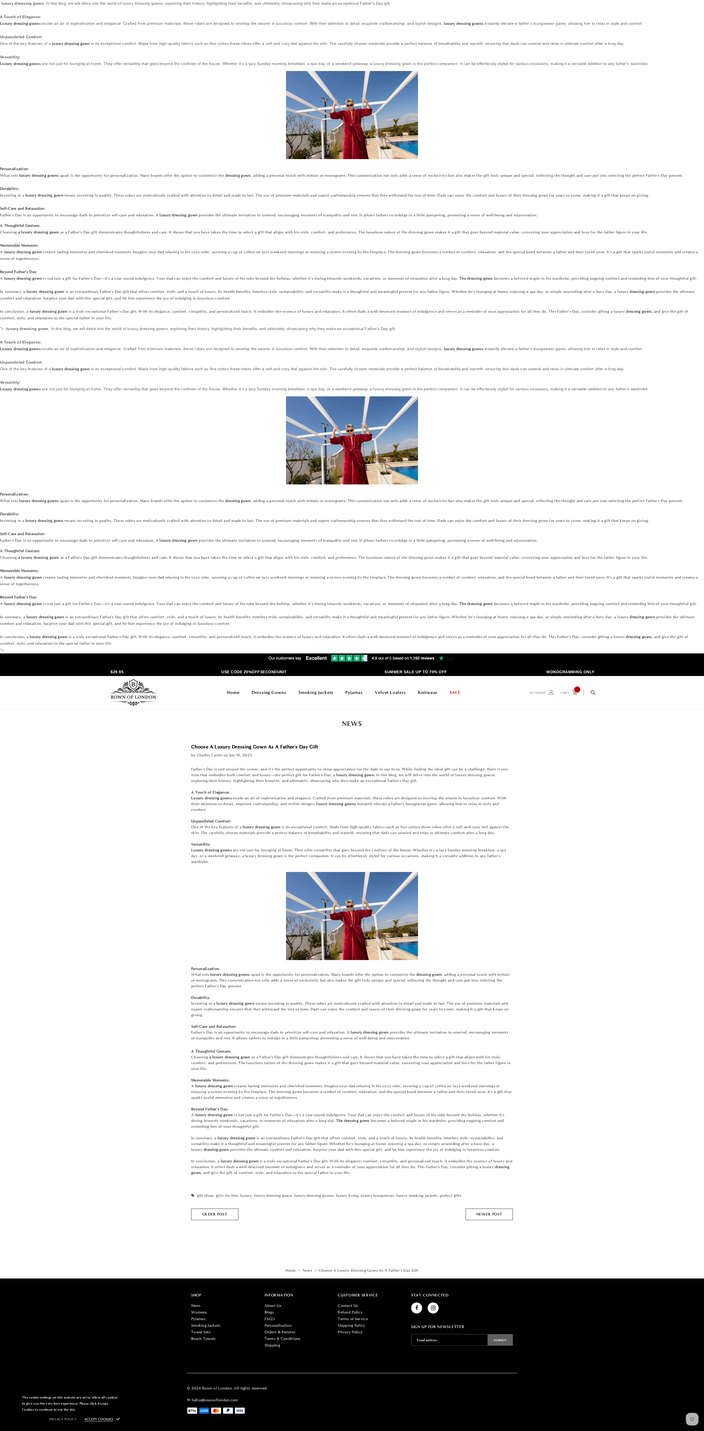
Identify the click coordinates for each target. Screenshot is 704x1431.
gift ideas (205, 1195)
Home (290, 1270)
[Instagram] (433, 1307)
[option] (233, 672)
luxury (246, 1195)
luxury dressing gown (273, 1195)
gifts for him (227, 1195)
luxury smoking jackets (417, 1195)
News (307, 1270)
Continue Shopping (645, 94)
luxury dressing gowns (314, 1195)
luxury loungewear (377, 1195)
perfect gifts (450, 1195)
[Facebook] (416, 1307)
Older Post (214, 1214)
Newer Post (489, 1214)
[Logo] (133, 692)
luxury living (347, 1195)
